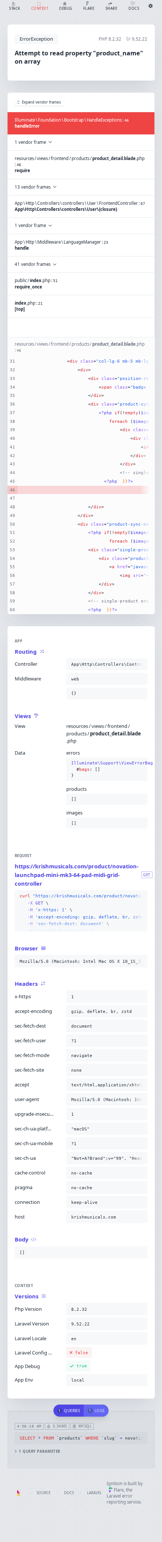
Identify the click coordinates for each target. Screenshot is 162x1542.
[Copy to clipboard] (140, 664)
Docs (69, 1492)
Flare (119, 1490)
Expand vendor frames (41, 102)
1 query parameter (39, 1451)
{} (107, 769)
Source (43, 1492)
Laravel (94, 1492)
